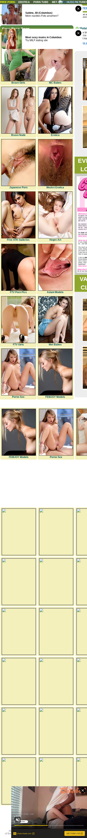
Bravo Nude (18, 135)
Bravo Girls (18, 82)
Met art (57, 2)
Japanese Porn (18, 187)
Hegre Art (55, 239)
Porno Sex (18, 396)
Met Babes (55, 344)
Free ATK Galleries (18, 239)
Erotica (24, 2)
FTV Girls (18, 344)
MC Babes (55, 82)
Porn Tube (40, 2)
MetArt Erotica (55, 187)
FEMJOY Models (55, 396)
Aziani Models (55, 292)
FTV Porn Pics (18, 292)
